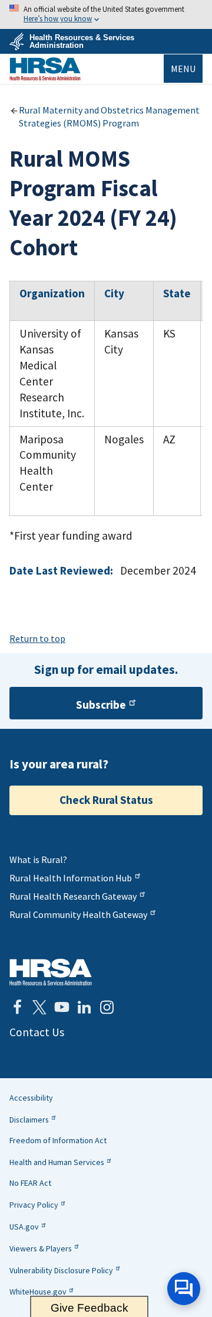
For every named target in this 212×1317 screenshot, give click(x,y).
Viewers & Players (40, 1248)
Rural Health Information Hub (70, 878)
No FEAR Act (30, 1182)
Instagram (106, 1007)
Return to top (37, 638)
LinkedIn (84, 1007)
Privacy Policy (33, 1204)
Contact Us (36, 1032)
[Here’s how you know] (106, 14)
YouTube (61, 1007)
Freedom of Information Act (58, 1140)
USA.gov (24, 1226)
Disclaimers (29, 1119)
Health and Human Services (56, 1162)
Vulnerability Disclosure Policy (61, 1270)
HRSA (45, 68)
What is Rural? (38, 859)
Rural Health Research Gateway (73, 896)
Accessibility (31, 1097)
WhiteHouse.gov (38, 1291)
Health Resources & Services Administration (81, 41)
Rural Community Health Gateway (78, 914)
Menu (183, 68)
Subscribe (101, 705)
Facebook (17, 1007)
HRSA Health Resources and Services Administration (50, 972)
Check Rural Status (106, 800)
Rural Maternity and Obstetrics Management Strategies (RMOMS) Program (109, 116)
